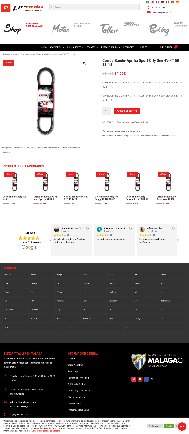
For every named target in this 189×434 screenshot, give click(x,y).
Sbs (136, 310)
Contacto (72, 358)
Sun (58, 319)
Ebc (32, 292)
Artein (85, 275)
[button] (84, 63)
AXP (136, 275)
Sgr (162, 310)
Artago (59, 275)
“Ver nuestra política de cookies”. (46, 431)
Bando (146, 122)
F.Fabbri (60, 292)
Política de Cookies (77, 384)
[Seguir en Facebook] (146, 379)
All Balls (8, 275)
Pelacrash (9, 310)
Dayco (111, 283)
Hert (84, 292)
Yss (127, 327)
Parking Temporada (180, 24)
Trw (6, 327)
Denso (137, 283)
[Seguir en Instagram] (133, 379)
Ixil (136, 292)
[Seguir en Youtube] (140, 379)
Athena (111, 275)
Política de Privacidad (78, 377)
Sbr (110, 310)
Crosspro (86, 283)
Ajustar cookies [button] (155, 426)
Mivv (136, 301)
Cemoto (34, 283)
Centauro (60, 283)
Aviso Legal (73, 371)
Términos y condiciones (79, 390)
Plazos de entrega (76, 397)
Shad (7, 319)
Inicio (44, 47)
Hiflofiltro (112, 292)
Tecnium (112, 319)
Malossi (86, 301)
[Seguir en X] (152, 379)
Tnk (162, 319)
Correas (24, 54)
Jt (161, 292)
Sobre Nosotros (75, 365)
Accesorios (56, 47)
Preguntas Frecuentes (78, 410)
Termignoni (139, 319)
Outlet (143, 47)
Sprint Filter (35, 319)
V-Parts (68, 327)
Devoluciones (74, 403)
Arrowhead (35, 275)
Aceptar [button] (169, 426)
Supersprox (87, 319)
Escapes (91, 47)
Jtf (6, 301)
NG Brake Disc (166, 301)
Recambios (128, 47)
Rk (84, 310)
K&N (32, 301)
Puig (58, 310)
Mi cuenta (167, 47)
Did (162, 283)
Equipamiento (74, 47)
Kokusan (60, 301)
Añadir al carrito (127, 110)
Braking (8, 283)
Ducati (7, 292)
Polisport (34, 310)
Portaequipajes (109, 47)
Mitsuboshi (113, 301)
